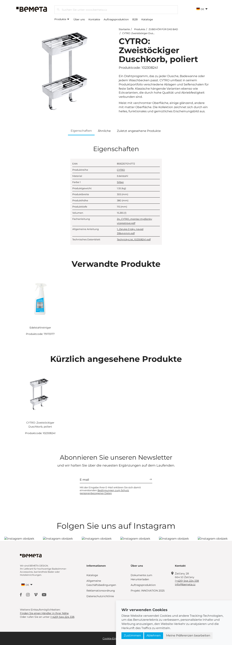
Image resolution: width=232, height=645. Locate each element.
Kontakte (94, 19)
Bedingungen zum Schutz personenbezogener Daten (104, 492)
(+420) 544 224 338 (187, 580)
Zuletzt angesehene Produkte (139, 131)
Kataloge (147, 19)
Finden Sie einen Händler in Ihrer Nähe (44, 613)
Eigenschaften (81, 130)
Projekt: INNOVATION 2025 (148, 590)
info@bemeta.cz (185, 584)
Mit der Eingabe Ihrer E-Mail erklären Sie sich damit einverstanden (110, 490)
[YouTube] (44, 594)
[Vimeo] (36, 594)
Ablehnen (153, 635)
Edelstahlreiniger (40, 327)
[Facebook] (21, 594)
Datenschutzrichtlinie (100, 596)
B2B (135, 19)
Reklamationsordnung (100, 590)
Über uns (79, 19)
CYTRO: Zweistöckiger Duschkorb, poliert (146, 33)
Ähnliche (104, 131)
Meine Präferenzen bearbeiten (188, 635)
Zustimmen (132, 635)
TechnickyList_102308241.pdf (134, 239)
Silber (120, 182)
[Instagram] (28, 594)
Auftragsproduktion (116, 19)
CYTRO (121, 169)
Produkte (60, 19)
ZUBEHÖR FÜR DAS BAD (163, 29)
